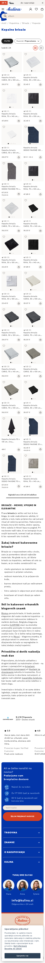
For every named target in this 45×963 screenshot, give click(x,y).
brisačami (29, 666)
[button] (22, 41)
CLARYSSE (15, 625)
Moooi (17, 637)
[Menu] (2, 9)
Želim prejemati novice (22, 816)
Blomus (5, 613)
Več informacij (20, 946)
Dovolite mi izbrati (13, 949)
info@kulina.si (22, 900)
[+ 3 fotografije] (11, 426)
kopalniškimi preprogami (13, 669)
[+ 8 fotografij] (33, 135)
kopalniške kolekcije (32, 678)
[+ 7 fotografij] (11, 171)
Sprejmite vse (22, 956)
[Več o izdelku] (11, 62)
